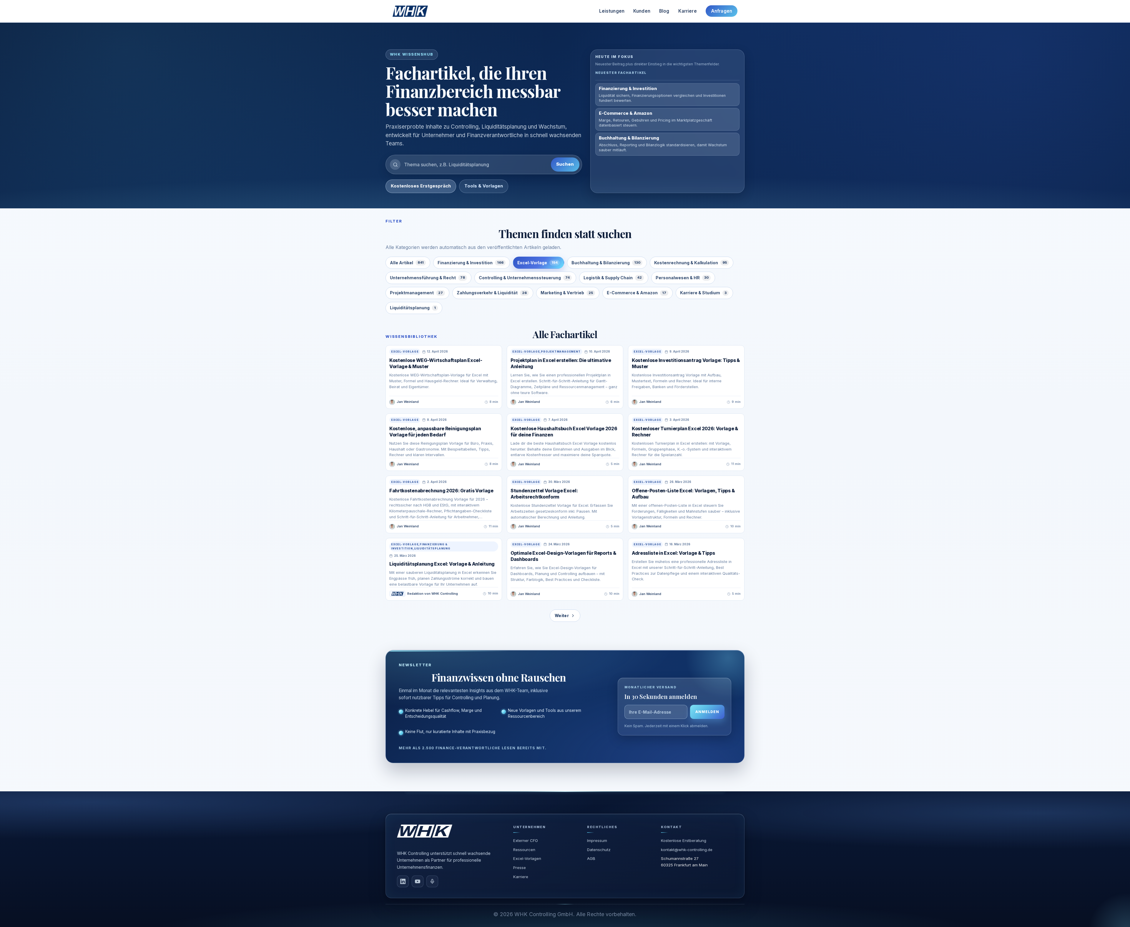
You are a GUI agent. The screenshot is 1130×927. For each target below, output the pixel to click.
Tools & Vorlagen (483, 186)
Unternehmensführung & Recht (427, 277)
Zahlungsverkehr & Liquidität (492, 292)
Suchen (565, 164)
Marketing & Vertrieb (567, 292)
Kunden (641, 11)
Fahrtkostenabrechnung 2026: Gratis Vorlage (441, 491)
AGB (591, 858)
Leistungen (612, 11)
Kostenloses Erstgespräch (421, 186)
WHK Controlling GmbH (543, 914)
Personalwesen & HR (682, 277)
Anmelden (707, 712)
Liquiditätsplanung (413, 307)
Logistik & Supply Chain (613, 277)
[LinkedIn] (403, 881)
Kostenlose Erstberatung (683, 840)
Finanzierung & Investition (470, 262)
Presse (519, 867)
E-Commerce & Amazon (636, 292)
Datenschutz (599, 849)
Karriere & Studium (703, 292)
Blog (664, 11)
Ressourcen (524, 849)
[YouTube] (417, 881)
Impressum (597, 840)
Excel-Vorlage (537, 262)
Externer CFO (525, 840)
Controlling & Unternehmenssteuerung (524, 277)
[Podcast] (432, 881)
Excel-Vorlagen (527, 858)
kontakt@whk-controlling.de (686, 849)
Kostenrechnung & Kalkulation (690, 262)
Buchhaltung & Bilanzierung (605, 262)
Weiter (562, 615)
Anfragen (721, 11)
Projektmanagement (416, 292)
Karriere (687, 11)
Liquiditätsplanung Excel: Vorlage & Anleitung (442, 564)
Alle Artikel (407, 262)
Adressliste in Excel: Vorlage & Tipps (673, 553)
